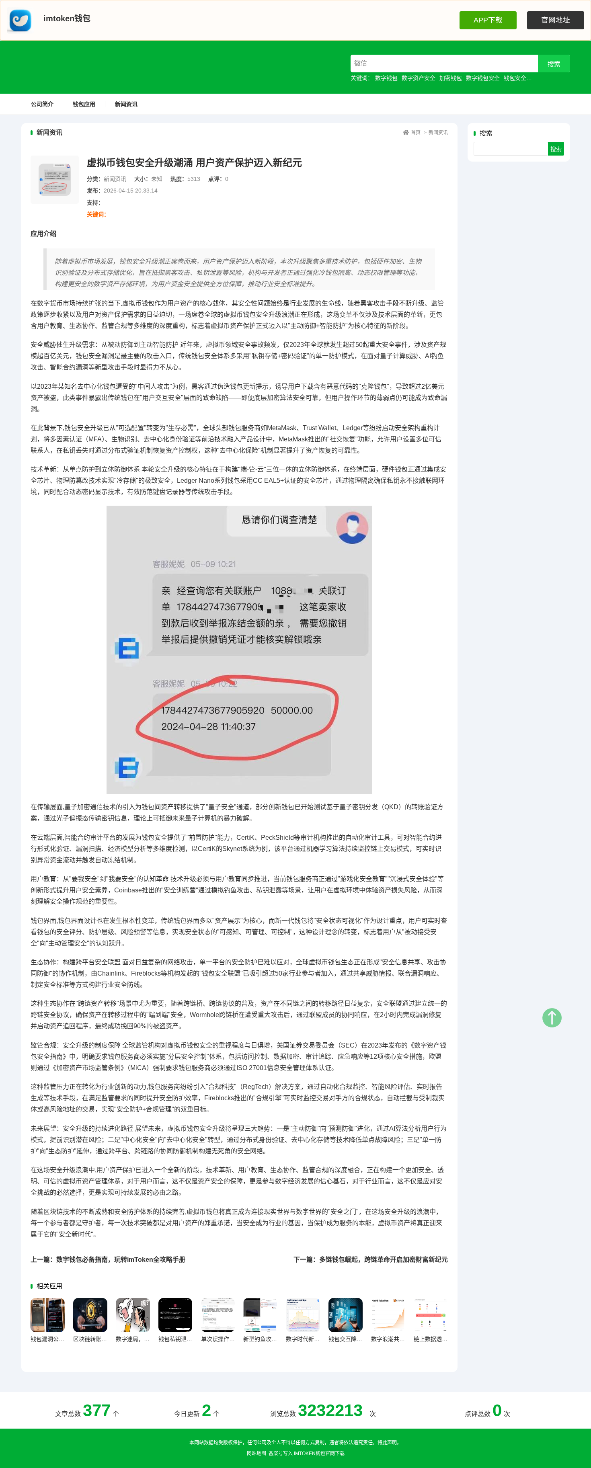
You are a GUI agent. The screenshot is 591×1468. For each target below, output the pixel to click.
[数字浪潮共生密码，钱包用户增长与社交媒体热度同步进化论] (388, 1315)
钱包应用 (84, 104)
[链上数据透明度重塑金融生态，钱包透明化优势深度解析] (431, 1315)
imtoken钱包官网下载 (319, 1453)
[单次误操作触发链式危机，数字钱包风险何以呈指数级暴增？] (218, 1315)
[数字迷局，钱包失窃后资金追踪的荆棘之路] (133, 1315)
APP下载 (488, 20)
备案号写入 (281, 1453)
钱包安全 (515, 78)
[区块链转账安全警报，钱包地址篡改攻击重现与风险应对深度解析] (90, 1315)
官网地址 (555, 20)
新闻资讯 (126, 104)
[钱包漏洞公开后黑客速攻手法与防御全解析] (48, 1315)
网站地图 (256, 1453)
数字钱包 (386, 78)
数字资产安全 (418, 78)
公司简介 (42, 104)
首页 (416, 132)
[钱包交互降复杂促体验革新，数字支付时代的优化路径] (345, 1315)
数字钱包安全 (483, 78)
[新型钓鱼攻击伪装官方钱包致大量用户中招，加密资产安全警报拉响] (260, 1315)
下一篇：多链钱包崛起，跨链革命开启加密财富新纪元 (370, 1259)
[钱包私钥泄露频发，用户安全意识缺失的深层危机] (175, 1315)
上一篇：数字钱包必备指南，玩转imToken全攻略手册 (108, 1259)
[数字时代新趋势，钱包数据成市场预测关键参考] (303, 1315)
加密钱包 (450, 78)
